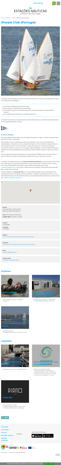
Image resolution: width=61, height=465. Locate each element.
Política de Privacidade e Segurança (17, 452)
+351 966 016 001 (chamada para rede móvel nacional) (19, 244)
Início (2, 17)
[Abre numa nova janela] (30, 61)
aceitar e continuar (49, 463)
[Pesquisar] (54, 3)
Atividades (8, 17)
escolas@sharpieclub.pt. (14, 177)
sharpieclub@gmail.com (8, 167)
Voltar (6, 417)
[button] (30, 191)
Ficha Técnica (4, 452)
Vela (14, 17)
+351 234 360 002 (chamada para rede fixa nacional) (18, 236)
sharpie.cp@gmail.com (10, 252)
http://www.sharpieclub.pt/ (11, 260)
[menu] (58, 3)
